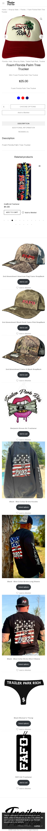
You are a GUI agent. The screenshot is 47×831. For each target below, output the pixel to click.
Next (41, 37)
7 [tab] (27, 211)
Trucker (42, 61)
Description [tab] (23, 123)
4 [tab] (16, 211)
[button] (23, 279)
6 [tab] (23, 211)
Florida (22, 10)
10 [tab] (39, 211)
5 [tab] (19, 211)
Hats (10, 61)
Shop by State (13, 10)
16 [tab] (31, 215)
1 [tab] (4, 211)
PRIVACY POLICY (25, 826)
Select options (23, 498)
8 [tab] (31, 211)
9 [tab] (35, 211)
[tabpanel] (23, 184)
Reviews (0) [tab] (23, 132)
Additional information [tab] (23, 128)
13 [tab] (19, 215)
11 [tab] (43, 211)
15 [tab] (27, 215)
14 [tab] (23, 215)
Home (4, 10)
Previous (5, 37)
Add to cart (23, 273)
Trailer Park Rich (31, 61)
